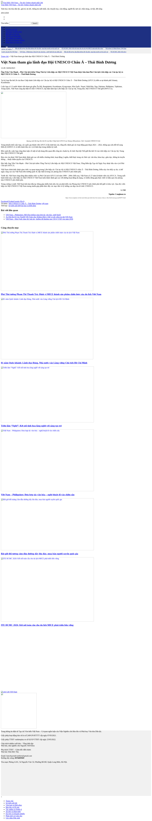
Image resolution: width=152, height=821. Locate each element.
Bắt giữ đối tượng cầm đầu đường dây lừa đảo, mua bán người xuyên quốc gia (39, 553)
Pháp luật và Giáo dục (14, 42)
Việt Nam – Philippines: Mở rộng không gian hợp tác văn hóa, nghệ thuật (33, 215)
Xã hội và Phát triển (13, 36)
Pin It (22, 201)
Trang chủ (5, 56)
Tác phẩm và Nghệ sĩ (14, 38)
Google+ (17, 201)
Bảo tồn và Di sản (12, 34)
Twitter (11, 201)
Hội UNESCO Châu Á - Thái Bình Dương (25, 204)
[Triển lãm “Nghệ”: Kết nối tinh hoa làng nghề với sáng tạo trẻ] (47, 422)
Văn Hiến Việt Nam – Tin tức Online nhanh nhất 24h (21, 5)
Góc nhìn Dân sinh (13, 818)
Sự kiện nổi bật (11, 30)
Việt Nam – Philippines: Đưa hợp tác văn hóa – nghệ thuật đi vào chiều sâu (37, 494)
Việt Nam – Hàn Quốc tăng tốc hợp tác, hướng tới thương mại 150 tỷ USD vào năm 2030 (39, 219)
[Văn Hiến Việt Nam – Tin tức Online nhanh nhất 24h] (22, 3)
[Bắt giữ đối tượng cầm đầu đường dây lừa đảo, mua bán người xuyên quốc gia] (47, 550)
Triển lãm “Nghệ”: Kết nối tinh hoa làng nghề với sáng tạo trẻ (31, 425)
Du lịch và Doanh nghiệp (15, 40)
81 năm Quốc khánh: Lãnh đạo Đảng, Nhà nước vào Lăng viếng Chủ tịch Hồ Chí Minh (44, 363)
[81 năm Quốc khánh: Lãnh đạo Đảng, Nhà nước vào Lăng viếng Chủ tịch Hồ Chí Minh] (47, 359)
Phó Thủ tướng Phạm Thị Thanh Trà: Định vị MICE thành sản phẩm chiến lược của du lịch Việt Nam (51, 294)
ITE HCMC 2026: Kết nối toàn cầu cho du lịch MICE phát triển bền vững (37, 625)
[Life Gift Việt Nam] (9, 692)
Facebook (4, 201)
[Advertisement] (63, 660)
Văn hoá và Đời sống (14, 32)
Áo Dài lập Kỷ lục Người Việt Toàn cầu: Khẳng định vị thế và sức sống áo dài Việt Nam (39, 217)
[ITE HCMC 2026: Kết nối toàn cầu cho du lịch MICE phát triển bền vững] (47, 621)
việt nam (45, 204)
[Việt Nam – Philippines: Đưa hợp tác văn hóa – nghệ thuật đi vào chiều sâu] (47, 490)
